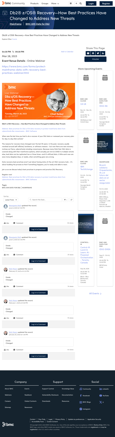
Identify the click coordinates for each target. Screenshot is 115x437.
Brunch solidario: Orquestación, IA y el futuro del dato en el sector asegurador (105, 174)
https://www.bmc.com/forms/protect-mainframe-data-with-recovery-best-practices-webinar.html (24, 69)
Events (14, 39)
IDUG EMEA (104, 249)
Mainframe (27, 187)
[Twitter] (98, 53)
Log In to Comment (38, 229)
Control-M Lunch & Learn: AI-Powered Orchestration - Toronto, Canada (86, 255)
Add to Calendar (67, 51)
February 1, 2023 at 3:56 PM (18, 303)
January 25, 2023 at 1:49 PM (18, 334)
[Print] (93, 53)
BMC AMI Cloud (84, 100)
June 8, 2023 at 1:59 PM (17, 208)
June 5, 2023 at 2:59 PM (17, 240)
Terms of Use (98, 425)
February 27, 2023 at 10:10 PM (19, 271)
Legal (50, 419)
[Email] (88, 53)
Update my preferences (76, 419)
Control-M (84, 243)
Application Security (94, 419)
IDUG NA (103, 106)
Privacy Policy (60, 419)
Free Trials (42, 419)
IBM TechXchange (86, 168)
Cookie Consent (52, 421)
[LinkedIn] (103, 53)
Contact (32, 419)
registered (94, 427)
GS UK (83, 104)
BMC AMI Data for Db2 (11, 187)
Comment (19, 223)
